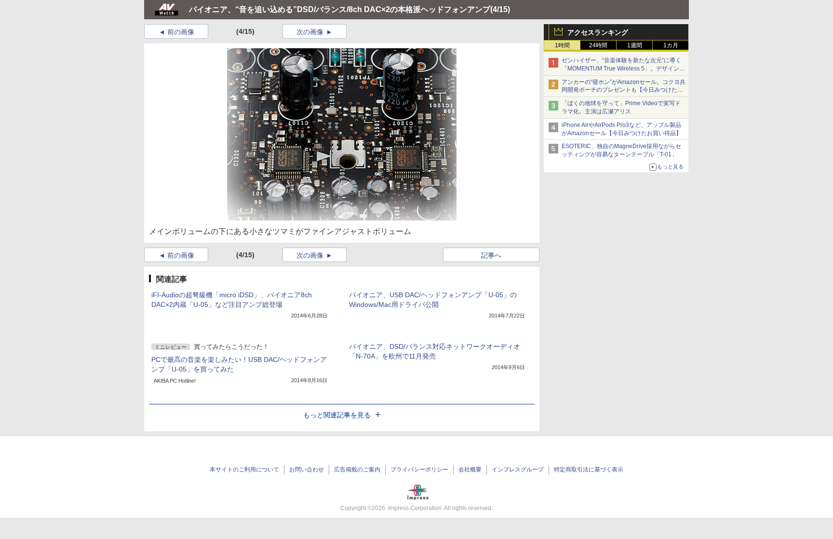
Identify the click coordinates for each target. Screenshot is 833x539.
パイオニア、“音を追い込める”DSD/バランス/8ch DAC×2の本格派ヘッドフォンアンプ (339, 9)
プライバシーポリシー (419, 469)
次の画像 (309, 32)
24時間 (598, 45)
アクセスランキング (597, 32)
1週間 (634, 45)
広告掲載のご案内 (357, 469)
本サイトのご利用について (244, 469)
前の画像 (180, 32)
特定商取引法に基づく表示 (588, 469)
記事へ (491, 255)
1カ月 (670, 45)
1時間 (562, 45)
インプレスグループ (518, 469)
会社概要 (470, 469)
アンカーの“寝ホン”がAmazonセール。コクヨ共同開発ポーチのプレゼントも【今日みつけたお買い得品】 (623, 90)
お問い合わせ (306, 469)
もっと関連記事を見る (337, 415)
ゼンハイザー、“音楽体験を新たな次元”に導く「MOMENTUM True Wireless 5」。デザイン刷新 (623, 68)
